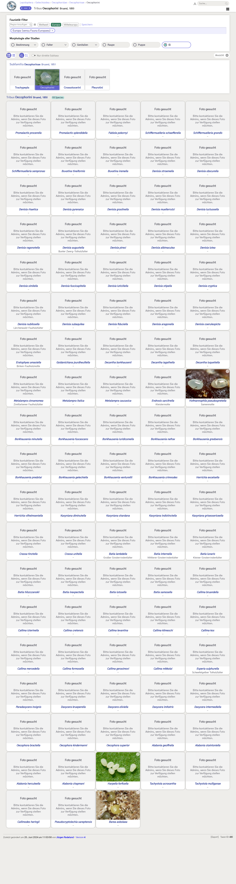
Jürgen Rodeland (65, 837)
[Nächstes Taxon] (29, 8)
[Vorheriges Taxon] (22, 8)
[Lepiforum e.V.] (11, 6)
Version (80, 837)
